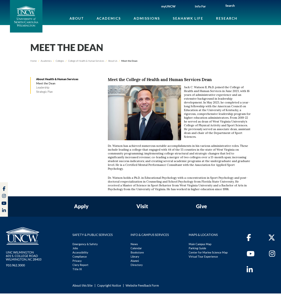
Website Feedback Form (142, 285)
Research (227, 18)
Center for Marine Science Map (208, 252)
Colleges (59, 60)
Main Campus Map (200, 244)
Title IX (77, 269)
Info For (200, 6)
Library (135, 256)
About (77, 18)
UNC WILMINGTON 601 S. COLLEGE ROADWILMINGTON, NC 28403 (23, 256)
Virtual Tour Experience (203, 256)
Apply (81, 206)
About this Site (82, 285)
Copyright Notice (109, 285)
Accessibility (80, 252)
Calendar (136, 248)
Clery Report (80, 265)
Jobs (75, 248)
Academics (109, 18)
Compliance (79, 256)
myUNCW (168, 6)
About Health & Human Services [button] (57, 79)
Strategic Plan (44, 91)
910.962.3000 (15, 265)
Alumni (135, 260)
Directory (137, 265)
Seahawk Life (188, 18)
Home (33, 60)
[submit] (238, 6)
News (134, 244)
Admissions (147, 18)
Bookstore (137, 252)
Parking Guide (197, 248)
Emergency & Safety (85, 244)
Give (201, 206)
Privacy (77, 260)
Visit (142, 206)
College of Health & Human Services (86, 60)
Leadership (42, 87)
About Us (112, 60)
